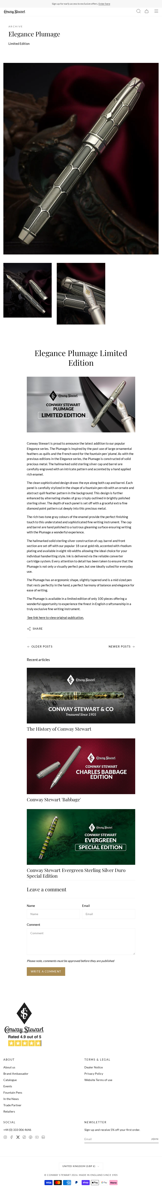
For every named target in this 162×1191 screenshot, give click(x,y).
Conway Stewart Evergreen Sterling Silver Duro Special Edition (76, 873)
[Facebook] (12, 1138)
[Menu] (156, 12)
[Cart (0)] (146, 12)
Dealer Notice (93, 1067)
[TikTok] (24, 1138)
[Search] (138, 12)
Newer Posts (120, 646)
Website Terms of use (98, 1080)
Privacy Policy (93, 1073)
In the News (11, 1099)
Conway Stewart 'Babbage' (54, 799)
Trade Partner (12, 1105)
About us (9, 1067)
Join (155, 1139)
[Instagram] (5, 1138)
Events (7, 1086)
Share (38, 628)
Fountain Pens (12, 1092)
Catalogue (10, 1080)
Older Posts (42, 646)
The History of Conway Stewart (59, 729)
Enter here (104, 3)
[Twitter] (18, 1138)
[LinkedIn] (43, 1138)
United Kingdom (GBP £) (78, 1166)
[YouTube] (37, 1138)
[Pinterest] (30, 1138)
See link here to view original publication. (55, 617)
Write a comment (46, 971)
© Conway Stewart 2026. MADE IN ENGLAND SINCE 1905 (81, 1175)
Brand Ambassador (15, 1073)
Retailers (9, 1111)
